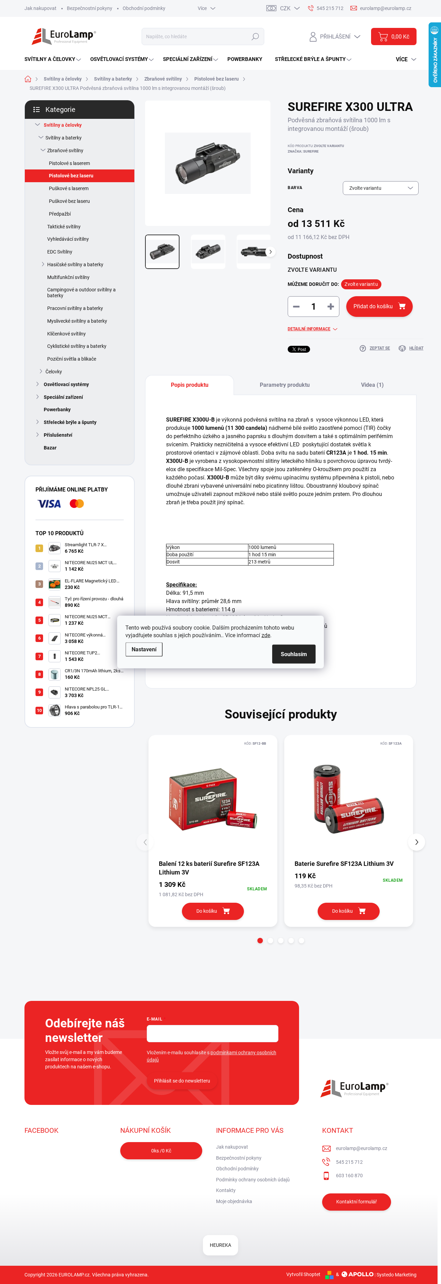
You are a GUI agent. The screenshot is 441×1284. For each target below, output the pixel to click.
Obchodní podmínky (144, 8)
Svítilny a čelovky (63, 125)
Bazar (50, 448)
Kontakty (226, 1190)
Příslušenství (58, 435)
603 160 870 (349, 1175)
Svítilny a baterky (63, 138)
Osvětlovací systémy (66, 384)
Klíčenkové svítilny (66, 333)
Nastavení (144, 649)
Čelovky (53, 371)
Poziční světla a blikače (71, 359)
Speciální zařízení (63, 397)
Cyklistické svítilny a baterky (76, 346)
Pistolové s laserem (69, 163)
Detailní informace (309, 329)
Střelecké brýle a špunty (70, 422)
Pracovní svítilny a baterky (75, 308)
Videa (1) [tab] (372, 385)
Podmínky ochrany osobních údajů (253, 1179)
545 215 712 (349, 1162)
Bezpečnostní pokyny (89, 8)
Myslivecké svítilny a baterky (77, 321)
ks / (161, 1150)
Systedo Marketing (397, 1274)
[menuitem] (53, 59)
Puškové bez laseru (69, 201)
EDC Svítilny (59, 252)
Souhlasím (294, 654)
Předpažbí (60, 214)
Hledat (255, 36)
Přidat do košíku (373, 306)
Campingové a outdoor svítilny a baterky (81, 292)
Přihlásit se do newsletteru (182, 1081)
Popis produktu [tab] (189, 385)
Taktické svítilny (64, 226)
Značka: (303, 151)
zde (265, 635)
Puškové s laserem (69, 188)
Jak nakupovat (40, 8)
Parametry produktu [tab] (285, 385)
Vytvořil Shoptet (303, 1274)
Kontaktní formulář (356, 1201)
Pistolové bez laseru (71, 175)
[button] (260, 941)
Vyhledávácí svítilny (68, 239)
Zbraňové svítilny (65, 150)
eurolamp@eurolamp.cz (361, 1148)
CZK (285, 8)
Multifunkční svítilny (68, 277)
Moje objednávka (234, 1201)
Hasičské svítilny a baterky (75, 264)
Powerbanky (57, 409)
